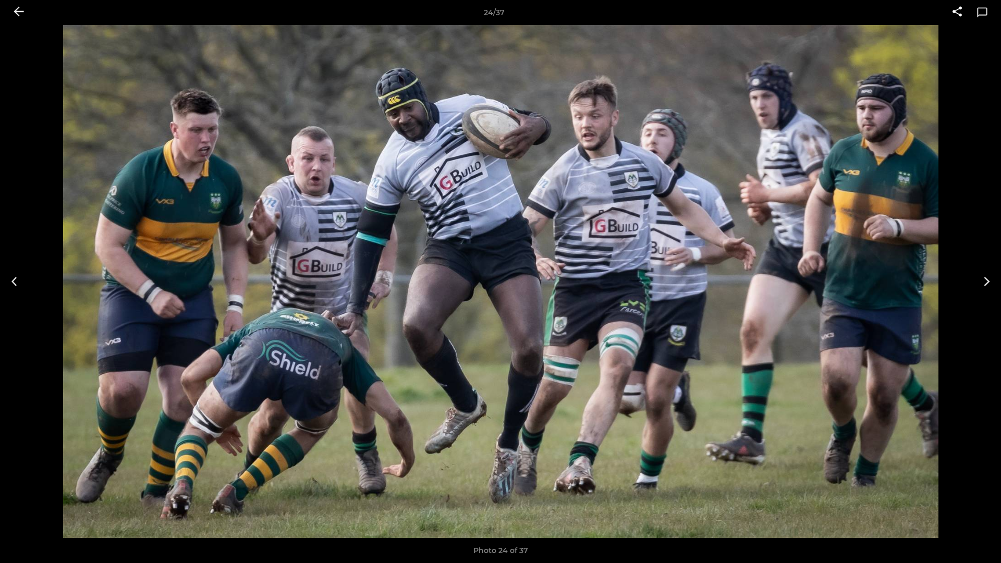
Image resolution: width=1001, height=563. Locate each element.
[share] (957, 12)
